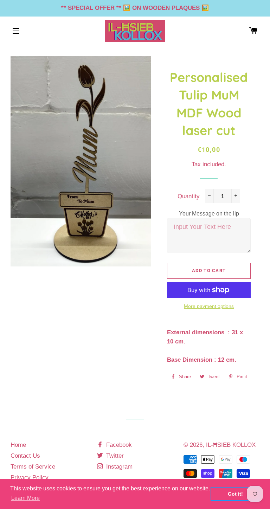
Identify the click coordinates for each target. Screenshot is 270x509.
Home (18, 445)
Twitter (114, 455)
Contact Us (25, 455)
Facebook (118, 445)
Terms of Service (33, 466)
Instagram (118, 466)
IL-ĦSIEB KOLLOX (231, 445)
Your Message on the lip (209, 214)
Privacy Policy (30, 477)
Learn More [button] (25, 498)
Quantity (189, 196)
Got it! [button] (235, 494)
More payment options (209, 306)
